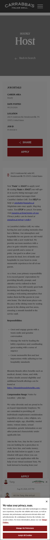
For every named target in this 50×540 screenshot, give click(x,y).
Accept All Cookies (25, 535)
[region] (25, 519)
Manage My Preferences (25, 528)
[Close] (47, 501)
